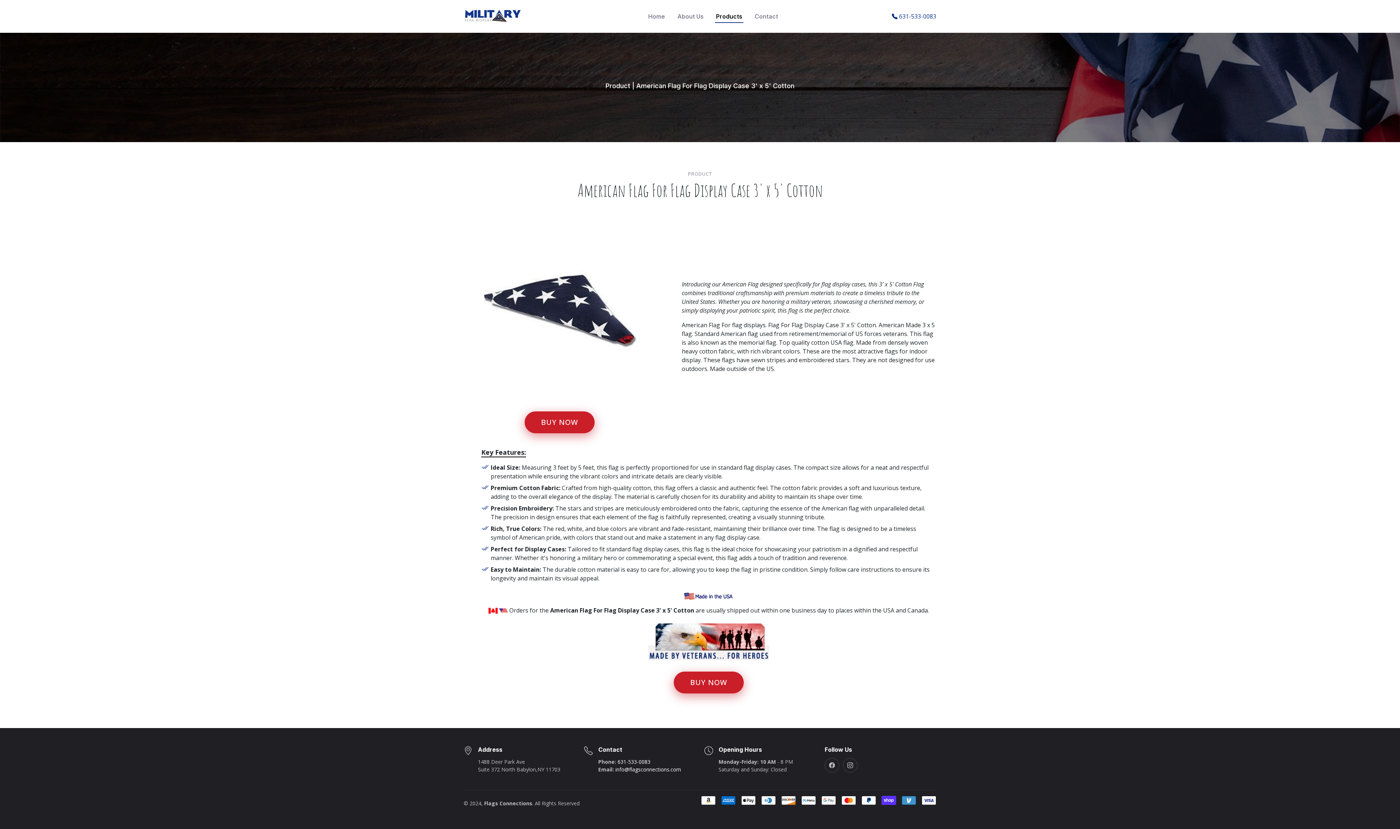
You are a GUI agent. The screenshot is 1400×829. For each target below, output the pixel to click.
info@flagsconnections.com (648, 769)
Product (618, 86)
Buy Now (559, 422)
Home (656, 16)
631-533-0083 (634, 761)
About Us (690, 16)
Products (729, 16)
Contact (766, 16)
